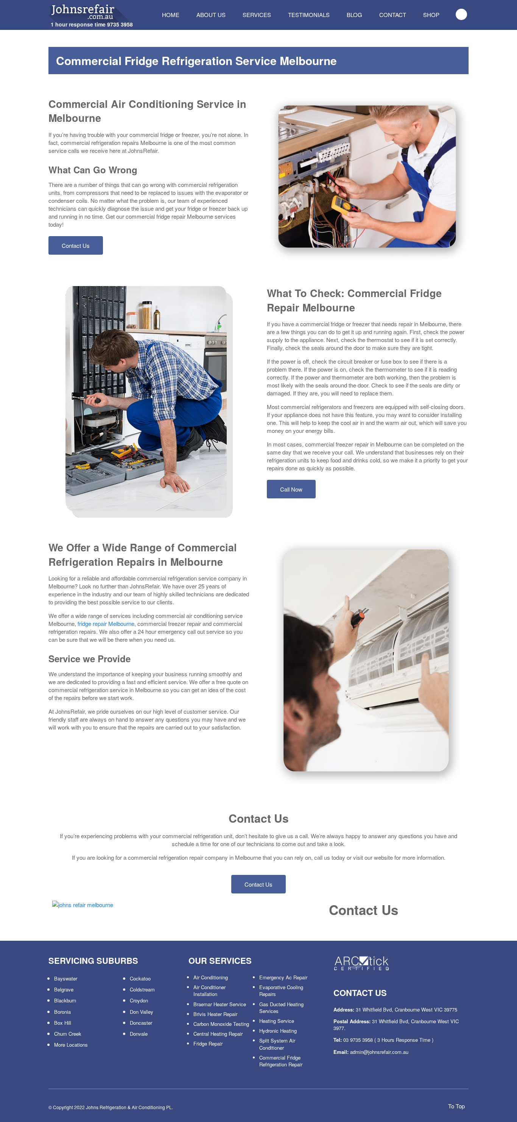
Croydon (139, 1000)
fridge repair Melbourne (106, 623)
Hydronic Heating (278, 1030)
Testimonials (309, 15)
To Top (456, 1106)
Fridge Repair (208, 1043)
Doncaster (141, 1022)
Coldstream (142, 989)
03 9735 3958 (358, 1039)
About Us (211, 15)
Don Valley (141, 1011)
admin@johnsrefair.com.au (379, 1051)
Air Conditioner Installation (209, 991)
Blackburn (65, 1000)
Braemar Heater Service (219, 1004)
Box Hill (62, 1022)
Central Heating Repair (218, 1033)
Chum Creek (67, 1033)
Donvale (139, 1033)
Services (257, 15)
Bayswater (65, 978)
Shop (431, 15)
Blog (354, 15)
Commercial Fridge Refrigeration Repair (280, 1061)
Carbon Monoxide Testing (221, 1023)
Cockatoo (140, 978)
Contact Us (76, 245)
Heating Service (276, 1020)
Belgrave (63, 989)
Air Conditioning (210, 977)
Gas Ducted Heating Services (281, 1008)
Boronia (62, 1011)
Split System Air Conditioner (277, 1044)
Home (170, 15)
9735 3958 (120, 24)
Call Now (291, 489)
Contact (392, 15)
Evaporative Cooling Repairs (281, 991)
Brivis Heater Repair (215, 1014)
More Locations (71, 1044)
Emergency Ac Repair (283, 977)
